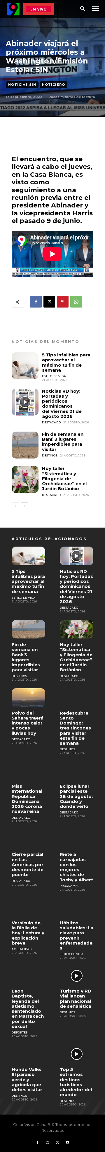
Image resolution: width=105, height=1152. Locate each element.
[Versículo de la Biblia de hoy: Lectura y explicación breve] (28, 907)
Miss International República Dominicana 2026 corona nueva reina (27, 798)
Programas (69, 885)
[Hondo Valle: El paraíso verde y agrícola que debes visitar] (28, 1054)
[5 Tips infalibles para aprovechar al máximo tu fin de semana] (25, 365)
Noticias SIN (22, 85)
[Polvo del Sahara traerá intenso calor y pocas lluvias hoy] (28, 697)
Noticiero (53, 85)
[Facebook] (36, 302)
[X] (49, 302)
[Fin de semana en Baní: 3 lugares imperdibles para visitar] (25, 445)
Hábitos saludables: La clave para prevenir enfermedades (76, 935)
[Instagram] (47, 1142)
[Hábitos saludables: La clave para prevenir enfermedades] (76, 907)
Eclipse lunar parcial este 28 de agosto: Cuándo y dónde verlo (76, 796)
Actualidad (22, 949)
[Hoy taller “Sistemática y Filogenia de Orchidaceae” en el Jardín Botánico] (25, 479)
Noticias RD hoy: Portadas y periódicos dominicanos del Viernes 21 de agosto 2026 (62, 403)
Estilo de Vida (54, 376)
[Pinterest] (63, 302)
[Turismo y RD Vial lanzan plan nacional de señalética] (76, 975)
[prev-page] (15, 506)
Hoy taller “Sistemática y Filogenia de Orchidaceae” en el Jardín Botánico (64, 478)
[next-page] (24, 506)
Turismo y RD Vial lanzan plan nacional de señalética (75, 998)
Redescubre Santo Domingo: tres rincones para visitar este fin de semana (75, 728)
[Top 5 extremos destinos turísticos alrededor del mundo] (76, 1054)
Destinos (49, 455)
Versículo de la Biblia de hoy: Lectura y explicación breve (28, 933)
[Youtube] (67, 1142)
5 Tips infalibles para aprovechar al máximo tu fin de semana (66, 362)
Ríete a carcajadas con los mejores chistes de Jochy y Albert (76, 866)
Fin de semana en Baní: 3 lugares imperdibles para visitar (62, 441)
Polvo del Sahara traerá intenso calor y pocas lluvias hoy (27, 723)
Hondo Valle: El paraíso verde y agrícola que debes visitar (27, 1079)
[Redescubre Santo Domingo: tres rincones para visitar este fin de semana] (76, 697)
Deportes (19, 1032)
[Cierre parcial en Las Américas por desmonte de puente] (28, 839)
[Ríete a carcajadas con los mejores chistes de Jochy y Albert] (76, 839)
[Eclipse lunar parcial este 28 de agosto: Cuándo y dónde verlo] (76, 771)
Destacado (51, 422)
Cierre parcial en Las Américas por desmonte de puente (27, 864)
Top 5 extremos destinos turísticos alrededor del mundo (76, 1082)
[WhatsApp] (76, 302)
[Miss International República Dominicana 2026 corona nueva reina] (28, 771)
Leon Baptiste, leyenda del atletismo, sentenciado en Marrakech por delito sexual (28, 1008)
